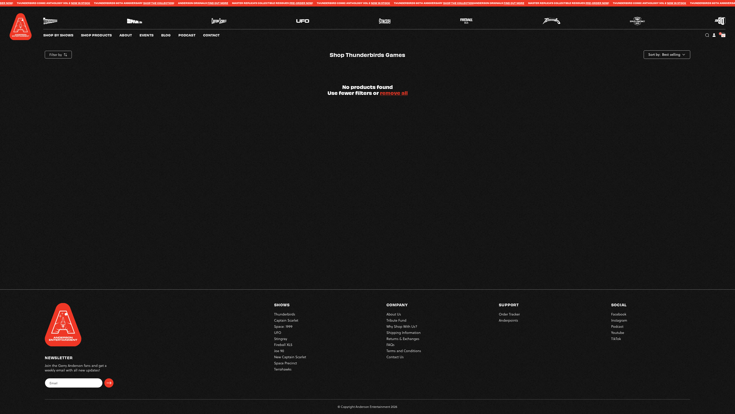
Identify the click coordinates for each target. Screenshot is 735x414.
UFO (277, 332)
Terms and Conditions (403, 350)
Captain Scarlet (286, 320)
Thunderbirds (284, 314)
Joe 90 (279, 350)
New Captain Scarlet (290, 356)
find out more (177, 3)
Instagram (619, 320)
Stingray (280, 338)
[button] (129, 35)
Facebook (618, 314)
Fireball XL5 (283, 344)
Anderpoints (508, 320)
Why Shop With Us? (401, 326)
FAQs (390, 344)
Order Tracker (509, 314)
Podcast (617, 326)
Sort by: (654, 54)
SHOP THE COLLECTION (118, 3)
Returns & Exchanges (402, 338)
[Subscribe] (109, 383)
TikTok (616, 338)
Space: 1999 (283, 326)
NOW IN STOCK (40, 3)
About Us (393, 314)
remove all (394, 93)
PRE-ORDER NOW (260, 3)
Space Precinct (285, 363)
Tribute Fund (396, 320)
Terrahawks (283, 369)
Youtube (617, 332)
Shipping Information (403, 332)
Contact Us (395, 356)
